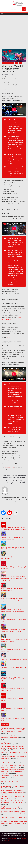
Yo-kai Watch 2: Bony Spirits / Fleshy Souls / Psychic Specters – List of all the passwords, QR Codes (13, 600)
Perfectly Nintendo (12, 838)
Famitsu (9, 337)
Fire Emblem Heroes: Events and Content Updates (14, 659)
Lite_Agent (11, 74)
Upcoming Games (9, 467)
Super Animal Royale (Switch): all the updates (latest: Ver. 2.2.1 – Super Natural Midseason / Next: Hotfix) (13, 771)
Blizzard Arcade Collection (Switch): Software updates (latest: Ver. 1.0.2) (15, 482)
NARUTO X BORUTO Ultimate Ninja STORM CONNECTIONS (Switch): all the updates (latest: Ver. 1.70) (13, 678)
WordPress (24, 838)
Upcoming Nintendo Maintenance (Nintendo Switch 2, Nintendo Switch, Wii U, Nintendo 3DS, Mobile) (13, 748)
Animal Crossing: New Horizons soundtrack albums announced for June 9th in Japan (14, 476)
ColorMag (7, 840)
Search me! (24, 9)
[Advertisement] (14, 29)
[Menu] (2, 14)
